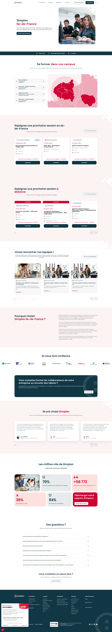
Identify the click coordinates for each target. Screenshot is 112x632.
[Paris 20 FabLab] (64, 89)
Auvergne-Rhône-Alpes (47, 600)
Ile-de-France (45, 608)
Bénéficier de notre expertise (62, 604)
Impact (72, 606)
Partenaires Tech (74, 600)
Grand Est (45, 602)
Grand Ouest (45, 603)
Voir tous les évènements (89, 256)
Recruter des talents (61, 600)
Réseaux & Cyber (32, 600)
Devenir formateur (74, 610)
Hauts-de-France (46, 606)
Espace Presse (88, 602)
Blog (86, 599)
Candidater (90, 2)
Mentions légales (39, 624)
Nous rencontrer (79, 2)
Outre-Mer (45, 610)
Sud (43, 611)
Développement (32, 599)
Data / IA (30, 602)
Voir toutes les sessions (90, 130)
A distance (45, 599)
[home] (18, 2)
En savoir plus (88, 392)
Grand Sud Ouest (46, 605)
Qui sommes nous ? (75, 599)
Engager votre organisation (62, 602)
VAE (72, 604)
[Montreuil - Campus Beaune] (66, 89)
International (73, 613)
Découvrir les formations (24, 33)
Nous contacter (88, 607)
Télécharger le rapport (81, 503)
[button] (42, 2)
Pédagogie (73, 602)
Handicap (73, 608)
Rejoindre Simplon (74, 611)
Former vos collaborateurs (62, 599)
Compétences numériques (34, 604)
